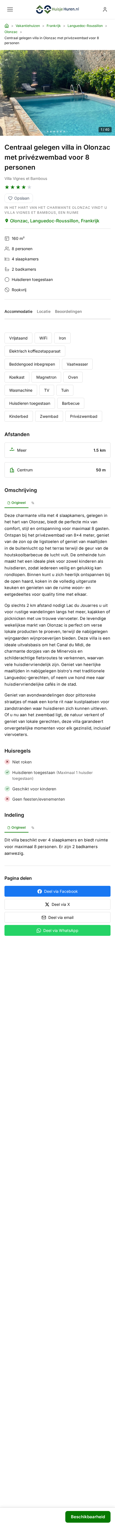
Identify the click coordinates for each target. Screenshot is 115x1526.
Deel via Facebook (61, 891)
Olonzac (11, 32)
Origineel (18, 503)
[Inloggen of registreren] (105, 9)
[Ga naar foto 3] (54, 131)
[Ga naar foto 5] (61, 131)
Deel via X (61, 904)
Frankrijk (54, 26)
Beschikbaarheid (88, 1516)
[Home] (6, 26)
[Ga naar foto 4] (57, 131)
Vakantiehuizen (28, 26)
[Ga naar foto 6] (64, 131)
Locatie (44, 311)
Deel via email (60, 917)
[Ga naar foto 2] (51, 131)
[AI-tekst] (32, 503)
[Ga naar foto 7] (67, 131)
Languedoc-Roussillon (85, 26)
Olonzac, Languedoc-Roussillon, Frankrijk (54, 220)
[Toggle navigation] (10, 9)
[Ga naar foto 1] (48, 131)
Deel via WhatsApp (60, 930)
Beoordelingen (68, 311)
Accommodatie (18, 311)
